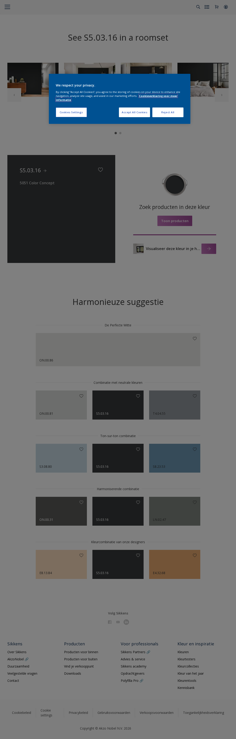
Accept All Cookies (134, 112)
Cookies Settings (71, 112)
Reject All (167, 112)
